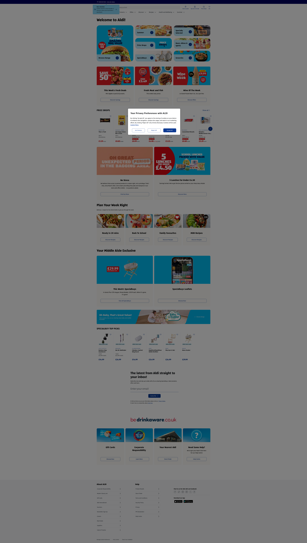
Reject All (154, 130)
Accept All (170, 130)
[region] (154, 122)
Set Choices (138, 130)
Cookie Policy (134, 125)
